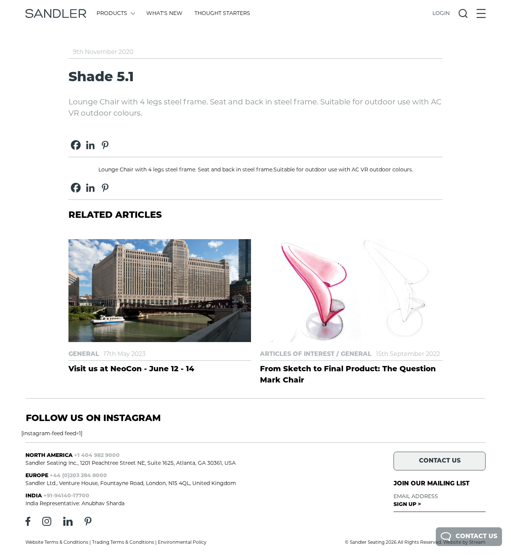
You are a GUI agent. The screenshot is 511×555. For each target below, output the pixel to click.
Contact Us (476, 537)
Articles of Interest (297, 354)
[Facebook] (75, 145)
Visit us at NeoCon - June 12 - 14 (131, 369)
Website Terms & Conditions (56, 542)
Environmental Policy (182, 542)
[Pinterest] (104, 145)
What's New (164, 13)
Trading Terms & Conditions (123, 542)
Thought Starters (222, 13)
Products (112, 13)
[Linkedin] (90, 145)
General (83, 354)
